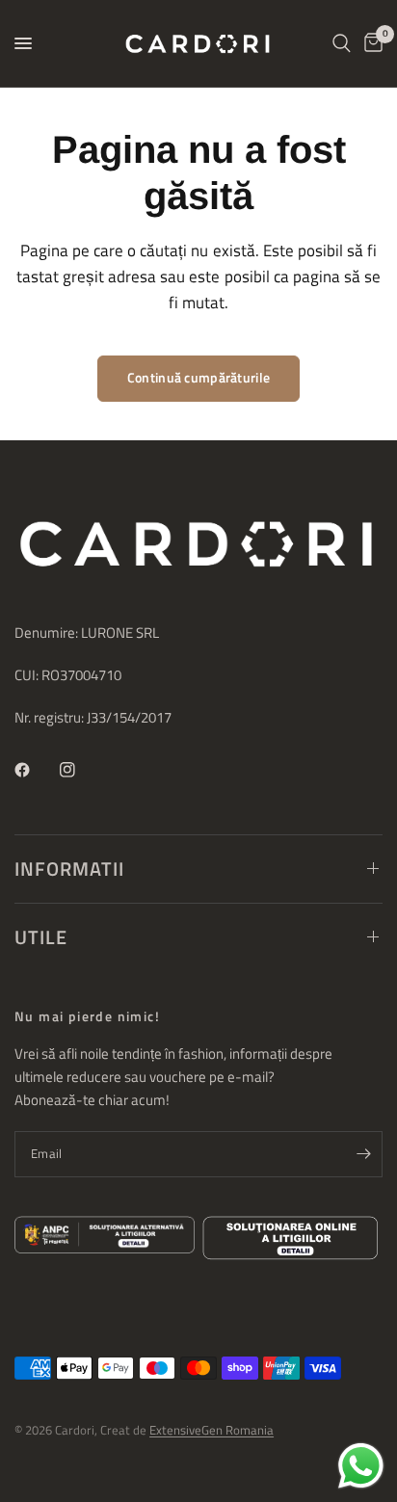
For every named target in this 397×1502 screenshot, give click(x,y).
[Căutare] (341, 43)
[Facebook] (35, 770)
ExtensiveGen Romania (211, 1429)
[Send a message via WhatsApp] (360, 1465)
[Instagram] (81, 770)
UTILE (40, 937)
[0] (370, 43)
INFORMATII (69, 868)
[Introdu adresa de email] (363, 1154)
